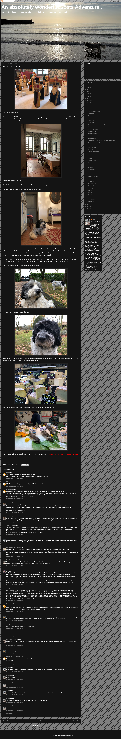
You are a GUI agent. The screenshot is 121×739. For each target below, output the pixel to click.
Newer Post (6, 721)
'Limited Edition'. (92, 138)
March (90, 197)
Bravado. (90, 154)
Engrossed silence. (93, 174)
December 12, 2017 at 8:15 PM (14, 628)
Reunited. (90, 158)
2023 (88, 91)
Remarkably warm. (93, 133)
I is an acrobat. (92, 169)
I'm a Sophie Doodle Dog (13, 559)
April (89, 194)
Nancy (8, 588)
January (90, 201)
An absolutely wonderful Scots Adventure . (51, 7)
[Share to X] (25, 465)
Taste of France (10, 525)
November (91, 179)
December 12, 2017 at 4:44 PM (14, 556)
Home (41, 721)
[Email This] (22, 465)
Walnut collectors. (92, 165)
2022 (88, 94)
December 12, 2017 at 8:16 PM (14, 636)
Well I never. (91, 167)
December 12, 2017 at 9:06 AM (14, 498)
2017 (88, 105)
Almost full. (91, 149)
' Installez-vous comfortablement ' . (97, 124)
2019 (88, 100)
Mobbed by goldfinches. (94, 111)
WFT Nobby (9, 502)
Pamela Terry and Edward (13, 656)
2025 (88, 87)
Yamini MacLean (10, 569)
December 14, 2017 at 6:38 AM (14, 695)
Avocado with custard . (94, 151)
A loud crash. (91, 113)
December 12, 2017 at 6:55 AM (14, 478)
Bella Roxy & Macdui (12, 639)
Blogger (72, 735)
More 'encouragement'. (94, 142)
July (89, 188)
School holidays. (92, 118)
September (91, 183)
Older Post (76, 721)
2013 (88, 211)
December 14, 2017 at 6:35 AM (14, 671)
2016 (88, 204)
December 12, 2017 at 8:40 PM (14, 645)
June (89, 190)
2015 (88, 206)
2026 (88, 85)
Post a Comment (9, 713)
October (90, 181)
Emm (7, 472)
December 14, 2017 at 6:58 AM (14, 710)
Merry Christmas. (92, 122)
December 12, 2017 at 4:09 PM (14, 544)
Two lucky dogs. (92, 120)
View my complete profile (91, 269)
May (89, 192)
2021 (88, 96)
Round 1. (90, 127)
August (90, 185)
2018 (88, 102)
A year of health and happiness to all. (97, 109)
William (8, 538)
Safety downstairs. (92, 162)
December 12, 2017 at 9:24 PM (14, 653)
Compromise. (91, 115)
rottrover (8, 614)
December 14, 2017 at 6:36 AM (14, 679)
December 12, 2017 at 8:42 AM (14, 486)
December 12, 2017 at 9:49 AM (14, 522)
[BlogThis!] (23, 465)
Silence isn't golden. (93, 131)
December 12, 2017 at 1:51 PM (14, 534)
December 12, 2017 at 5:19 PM (14, 611)
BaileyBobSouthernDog (13, 547)
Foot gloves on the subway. (95, 145)
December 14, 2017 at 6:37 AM (14, 687)
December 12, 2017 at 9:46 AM (14, 512)
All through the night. (93, 176)
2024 (88, 89)
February (90, 199)
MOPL (8, 481)
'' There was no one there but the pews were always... (102, 140)
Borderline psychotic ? (93, 160)
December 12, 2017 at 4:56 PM (14, 584)
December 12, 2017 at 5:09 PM (14, 600)
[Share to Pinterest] (28, 465)
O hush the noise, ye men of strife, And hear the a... (101, 156)
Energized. (90, 171)
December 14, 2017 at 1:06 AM (14, 664)
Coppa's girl (9, 489)
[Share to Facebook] (26, 465)
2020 (88, 98)
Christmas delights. (93, 147)
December (91, 107)
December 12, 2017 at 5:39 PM (14, 620)
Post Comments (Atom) (45, 725)
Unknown (9, 603)
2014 (88, 208)
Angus (8, 667)
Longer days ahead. (93, 129)
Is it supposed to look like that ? (96, 136)
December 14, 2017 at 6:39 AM (14, 702)
